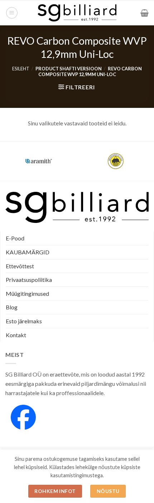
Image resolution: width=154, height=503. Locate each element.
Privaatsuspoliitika (29, 279)
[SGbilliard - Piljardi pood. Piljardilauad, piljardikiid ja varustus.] (77, 12)
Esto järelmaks (24, 321)
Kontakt (16, 335)
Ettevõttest (20, 266)
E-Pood (15, 238)
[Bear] (115, 161)
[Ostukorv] (144, 13)
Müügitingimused (27, 293)
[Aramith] (38, 161)
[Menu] (12, 13)
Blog (12, 307)
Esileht (20, 68)
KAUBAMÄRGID (27, 252)
